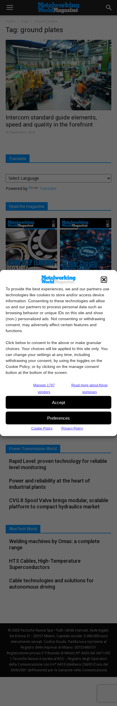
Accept (58, 402)
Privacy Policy (72, 428)
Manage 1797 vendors (44, 388)
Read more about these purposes (89, 388)
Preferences (58, 417)
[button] (104, 280)
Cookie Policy (42, 428)
